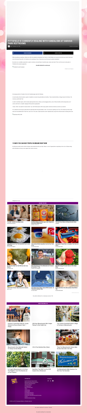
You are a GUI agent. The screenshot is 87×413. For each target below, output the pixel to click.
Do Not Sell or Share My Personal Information (33, 395)
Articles (18, 200)
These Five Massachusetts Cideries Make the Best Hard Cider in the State (67, 347)
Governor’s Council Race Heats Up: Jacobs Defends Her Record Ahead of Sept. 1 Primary (18, 325)
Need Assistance (32, 383)
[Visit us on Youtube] (53, 381)
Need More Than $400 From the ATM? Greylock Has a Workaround (41, 370)
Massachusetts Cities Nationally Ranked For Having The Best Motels (17, 347)
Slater (11, 46)
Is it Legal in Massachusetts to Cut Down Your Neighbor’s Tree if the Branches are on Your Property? (18, 371)
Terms (26, 388)
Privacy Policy (27, 391)
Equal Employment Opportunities (31, 380)
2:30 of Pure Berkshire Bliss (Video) (41, 347)
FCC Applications (28, 386)
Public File (26, 383)
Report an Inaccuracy (29, 387)
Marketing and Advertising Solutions (31, 382)
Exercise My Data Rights (29, 394)
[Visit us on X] (51, 381)
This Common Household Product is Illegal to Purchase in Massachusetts (67, 324)
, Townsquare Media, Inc (20, 401)
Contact (26, 396)
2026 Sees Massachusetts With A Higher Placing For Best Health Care (42, 324)
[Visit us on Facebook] (48, 381)
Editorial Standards (28, 384)
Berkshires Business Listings (30, 397)
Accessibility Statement (29, 392)
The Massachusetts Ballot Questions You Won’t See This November (67, 370)
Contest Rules (27, 390)
